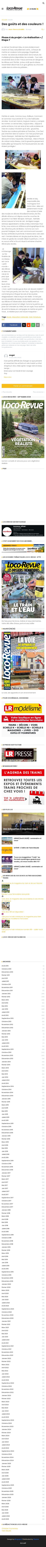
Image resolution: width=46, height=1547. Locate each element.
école (10, 20)
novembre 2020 (23, 1315)
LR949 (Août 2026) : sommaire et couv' (27, 839)
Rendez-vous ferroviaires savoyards (15, 894)
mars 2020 (23, 1290)
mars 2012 (23, 1000)
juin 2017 (23, 1188)
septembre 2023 (23, 1420)
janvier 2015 (23, 1099)
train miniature (35, 317)
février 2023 (23, 1398)
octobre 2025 (23, 1488)
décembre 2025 (23, 1494)
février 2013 (23, 1034)
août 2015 (23, 1120)
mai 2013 (23, 1037)
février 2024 (23, 1433)
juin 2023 (23, 1411)
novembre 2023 (23, 1426)
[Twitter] (24, 325)
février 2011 (23, 975)
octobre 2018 (23, 1238)
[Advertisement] (23, 495)
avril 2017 (23, 1182)
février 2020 (23, 1287)
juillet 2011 (23, 981)
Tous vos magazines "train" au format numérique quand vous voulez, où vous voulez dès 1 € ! (27, 859)
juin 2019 (23, 1262)
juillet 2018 (23, 1229)
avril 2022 (23, 1368)
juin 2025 (23, 1476)
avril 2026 (23, 1507)
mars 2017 (23, 1179)
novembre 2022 (23, 1389)
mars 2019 (23, 1253)
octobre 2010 (23, 969)
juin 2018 (23, 1225)
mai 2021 (23, 1334)
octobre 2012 (23, 1021)
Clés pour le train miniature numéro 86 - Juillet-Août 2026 (22, 930)
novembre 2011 (23, 987)
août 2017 (23, 1194)
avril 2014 (23, 1071)
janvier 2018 (23, 1210)
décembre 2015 (23, 1133)
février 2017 (23, 1176)
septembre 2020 (23, 1309)
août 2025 (23, 1482)
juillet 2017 (23, 1191)
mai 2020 (23, 1297)
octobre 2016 (23, 1164)
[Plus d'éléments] (42, 325)
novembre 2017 (23, 1204)
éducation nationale (20, 317)
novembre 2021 (23, 1352)
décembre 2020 (23, 1318)
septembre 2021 (23, 1346)
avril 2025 (23, 1473)
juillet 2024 (23, 1445)
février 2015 (23, 1102)
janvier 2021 (23, 1321)
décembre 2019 (23, 1281)
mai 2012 (23, 1006)
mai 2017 (23, 1185)
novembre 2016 (23, 1167)
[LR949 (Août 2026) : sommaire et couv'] (7, 841)
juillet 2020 (23, 1303)
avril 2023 (23, 1405)
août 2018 (23, 1232)
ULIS (3, 319)
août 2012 (23, 1015)
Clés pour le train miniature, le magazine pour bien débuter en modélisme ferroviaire (21, 917)
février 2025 (23, 1466)
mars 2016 (23, 1142)
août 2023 (23, 1417)
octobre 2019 (23, 1275)
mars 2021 (23, 1327)
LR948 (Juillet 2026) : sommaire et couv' (28, 868)
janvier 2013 (23, 1031)
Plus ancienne (38, 392)
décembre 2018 (23, 1244)
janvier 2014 (23, 1062)
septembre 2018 (23, 1235)
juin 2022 (23, 1374)
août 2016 (23, 1157)
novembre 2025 (23, 1491)
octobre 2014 (23, 1089)
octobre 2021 (23, 1349)
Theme (36, 1539)
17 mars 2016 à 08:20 (15, 357)
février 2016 (23, 1139)
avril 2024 (23, 1439)
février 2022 (23, 1361)
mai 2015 (23, 1111)
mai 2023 (23, 1408)
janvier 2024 (23, 1429)
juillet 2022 (23, 1377)
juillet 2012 (23, 1012)
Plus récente (7, 392)
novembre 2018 (23, 1241)
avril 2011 (23, 978)
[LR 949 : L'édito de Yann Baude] (7, 850)
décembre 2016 (23, 1170)
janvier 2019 (23, 1247)
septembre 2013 (23, 1049)
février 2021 (23, 1324)
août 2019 (23, 1269)
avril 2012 (23, 1003)
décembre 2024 (23, 1460)
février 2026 (23, 1501)
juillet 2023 (23, 1414)
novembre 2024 (23, 1457)
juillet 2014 (23, 1080)
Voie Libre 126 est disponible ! (13, 912)
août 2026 (23, 1519)
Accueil (4, 20)
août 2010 (23, 966)
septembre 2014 (23, 1086)
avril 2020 (23, 1293)
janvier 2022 (23, 1358)
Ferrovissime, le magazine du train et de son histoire (22, 883)
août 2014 (23, 1083)
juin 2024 (23, 1442)
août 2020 (23, 1306)
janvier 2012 (23, 993)
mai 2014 (23, 1074)
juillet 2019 (23, 1266)
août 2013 (23, 1046)
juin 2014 (23, 1077)
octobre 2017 (23, 1201)
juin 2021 (23, 1337)
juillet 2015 (23, 1117)
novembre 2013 (23, 1055)
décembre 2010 (23, 972)
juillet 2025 (23, 1479)
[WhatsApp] (33, 325)
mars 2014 (23, 1068)
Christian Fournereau (10, 1528)
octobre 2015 (23, 1126)
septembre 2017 (23, 1198)
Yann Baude (6, 1531)
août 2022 (23, 1380)
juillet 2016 (23, 1154)
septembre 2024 (23, 1451)
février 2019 (23, 1250)
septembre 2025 (23, 1485)
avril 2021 (23, 1330)
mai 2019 (23, 1259)
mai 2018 (23, 1222)
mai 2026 (23, 1510)
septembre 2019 (23, 1272)
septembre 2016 (23, 1161)
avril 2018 (23, 1219)
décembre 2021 (23, 1355)
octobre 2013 (23, 1052)
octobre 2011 (23, 984)
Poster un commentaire (23, 386)
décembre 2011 (23, 990)
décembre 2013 (23, 1058)
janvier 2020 (23, 1284)
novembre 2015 (23, 1130)
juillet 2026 (23, 1516)
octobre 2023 (23, 1423)
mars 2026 (23, 1504)
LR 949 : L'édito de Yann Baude (26, 848)
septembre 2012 (23, 1018)
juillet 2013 (23, 1043)
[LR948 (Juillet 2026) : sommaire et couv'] (7, 869)
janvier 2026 (23, 1497)
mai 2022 (23, 1371)
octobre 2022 (23, 1386)
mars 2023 (23, 1402)
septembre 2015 (23, 1123)
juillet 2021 (23, 1340)
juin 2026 (23, 1513)
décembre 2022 (23, 1392)
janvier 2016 (23, 1136)
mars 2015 (23, 1105)
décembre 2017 (23, 1207)
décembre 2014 (23, 1096)
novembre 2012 (23, 1024)
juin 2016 (23, 1151)
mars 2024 (23, 1436)
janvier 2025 (23, 1463)
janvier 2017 (23, 1173)
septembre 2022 (23, 1383)
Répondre (7, 377)
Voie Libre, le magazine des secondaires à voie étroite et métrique (22, 900)
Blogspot (18, 1539)
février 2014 (23, 1065)
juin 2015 (23, 1114)
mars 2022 (23, 1365)
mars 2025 (23, 1470)
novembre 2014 (23, 1092)
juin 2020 (23, 1300)
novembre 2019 (23, 1278)
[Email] (38, 325)
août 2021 (23, 1343)
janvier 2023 (23, 1395)
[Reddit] (29, 325)
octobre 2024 (23, 1454)
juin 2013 (23, 1040)
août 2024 (23, 1448)
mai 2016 (23, 1148)
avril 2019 (23, 1256)
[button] (2, 9)
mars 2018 (23, 1216)
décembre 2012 (23, 1028)
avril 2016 (23, 1145)
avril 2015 (23, 1108)
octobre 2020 (23, 1312)
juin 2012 (23, 1009)
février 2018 (23, 1213)
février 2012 (23, 997)
